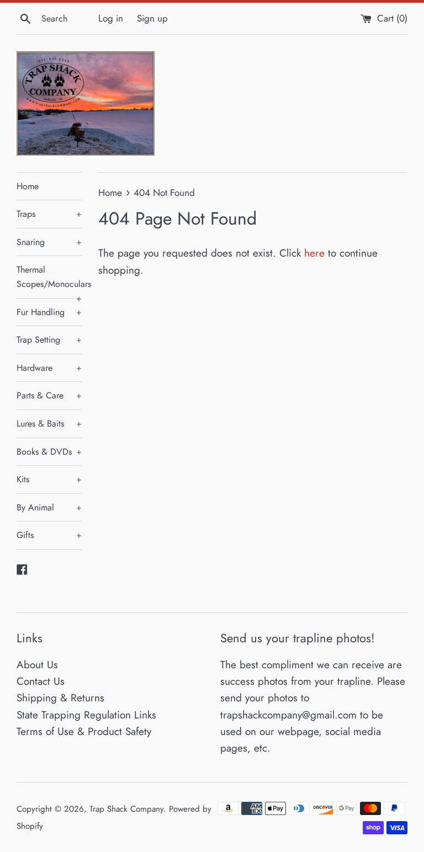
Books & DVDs (49, 451)
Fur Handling (49, 312)
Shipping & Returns (60, 697)
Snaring (49, 242)
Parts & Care (49, 395)
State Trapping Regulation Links (86, 714)
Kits (49, 479)
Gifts (49, 535)
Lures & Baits (49, 423)
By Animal (49, 507)
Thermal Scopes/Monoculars (49, 280)
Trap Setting (49, 339)
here (314, 253)
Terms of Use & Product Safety (84, 731)
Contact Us (41, 681)
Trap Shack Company (126, 809)
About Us (37, 664)
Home (28, 186)
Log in (110, 18)
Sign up (152, 18)
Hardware (49, 367)
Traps (49, 213)
